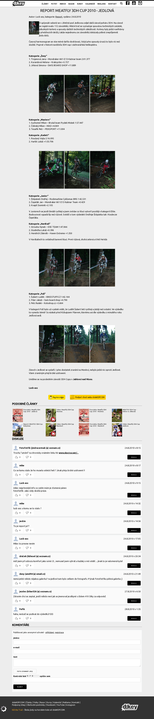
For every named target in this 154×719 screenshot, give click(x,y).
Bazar (71, 4)
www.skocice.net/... (68, 453)
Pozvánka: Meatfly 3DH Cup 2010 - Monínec (98, 410)
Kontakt (112, 4)
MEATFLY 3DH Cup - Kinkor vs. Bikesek (130, 410)
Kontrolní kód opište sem (31, 676)
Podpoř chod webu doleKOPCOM (90, 397)
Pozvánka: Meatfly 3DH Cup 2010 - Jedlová (31, 410)
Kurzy (80, 4)
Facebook (51, 705)
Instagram (70, 705)
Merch (63, 4)
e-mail (16, 647)
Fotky (54, 4)
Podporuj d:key (18, 705)
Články (45, 4)
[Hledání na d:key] (121, 4)
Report (58, 17)
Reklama (101, 4)
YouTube (60, 705)
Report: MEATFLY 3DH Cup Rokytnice (33, 425)
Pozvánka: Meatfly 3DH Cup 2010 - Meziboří (98, 425)
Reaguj (134, 457)
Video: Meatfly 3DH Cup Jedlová (131, 425)
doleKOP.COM (18, 702)
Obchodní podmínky (36, 705)
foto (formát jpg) (25, 671)
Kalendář (90, 4)
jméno (16, 638)
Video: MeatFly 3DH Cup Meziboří (65, 425)
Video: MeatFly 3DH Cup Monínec (65, 410)
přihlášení (49, 632)
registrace (59, 632)
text (15, 657)
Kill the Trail (17, 710)
